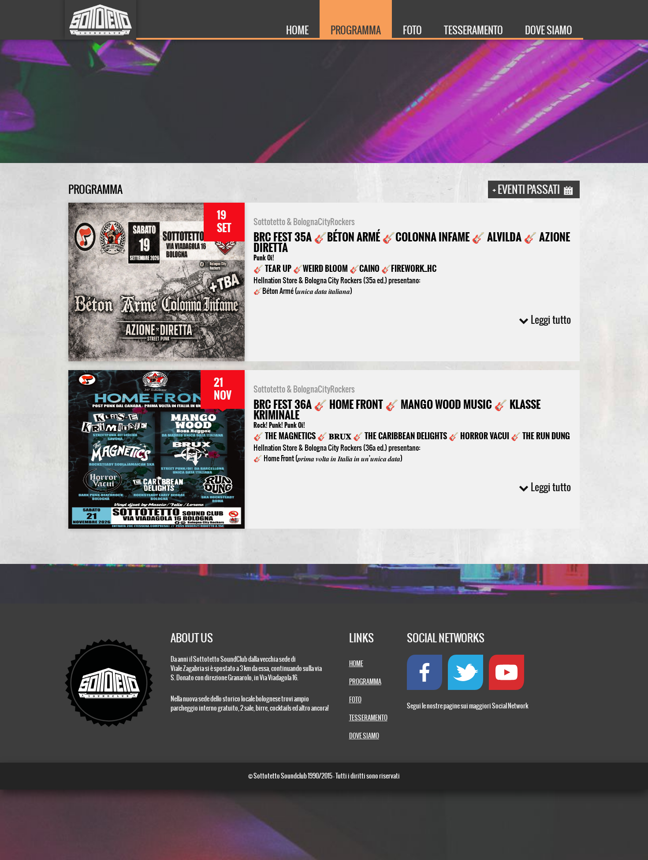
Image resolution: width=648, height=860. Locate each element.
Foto (412, 30)
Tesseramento (473, 30)
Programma (356, 30)
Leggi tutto (551, 319)
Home (297, 30)
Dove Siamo (548, 30)
